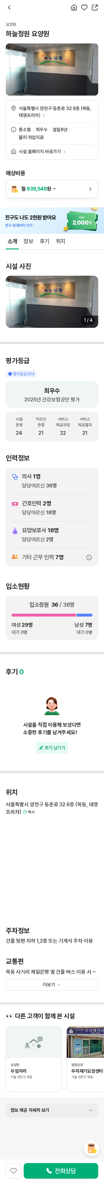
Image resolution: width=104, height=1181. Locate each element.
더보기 (49, 985)
